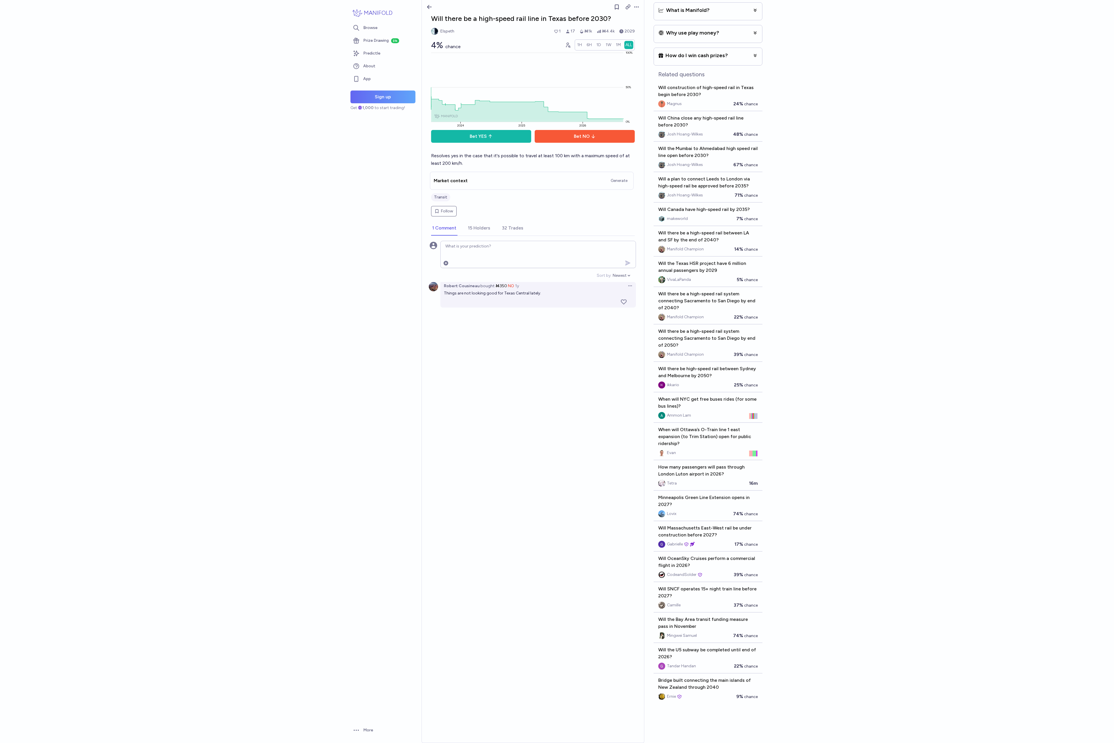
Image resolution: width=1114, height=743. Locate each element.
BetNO (582, 136)
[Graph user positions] (568, 45)
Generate (619, 180)
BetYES (478, 136)
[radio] (579, 45)
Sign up (383, 97)
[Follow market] (617, 7)
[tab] (444, 228)
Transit (440, 197)
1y (517, 285)
